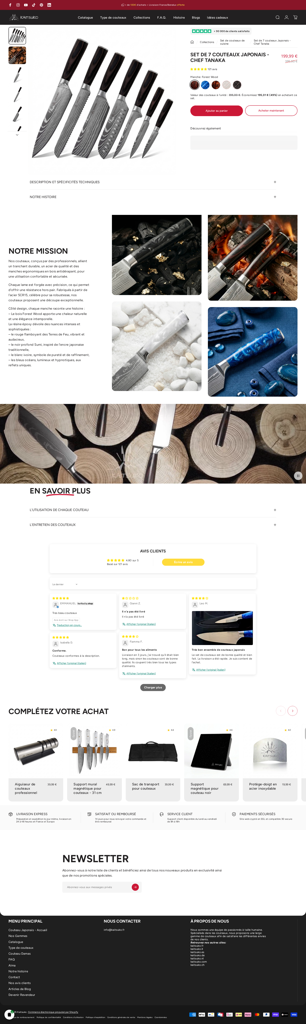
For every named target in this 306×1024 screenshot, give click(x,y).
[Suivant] (167, 108)
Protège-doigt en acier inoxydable (263, 786)
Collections (207, 42)
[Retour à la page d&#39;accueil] (192, 42)
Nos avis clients (19, 983)
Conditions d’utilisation (73, 1017)
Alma (12, 965)
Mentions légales (144, 1017)
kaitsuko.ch (198, 964)
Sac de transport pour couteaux (145, 786)
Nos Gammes (17, 936)
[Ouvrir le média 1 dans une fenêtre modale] (102, 101)
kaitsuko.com (199, 961)
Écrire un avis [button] (183, 562)
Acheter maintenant (271, 110)
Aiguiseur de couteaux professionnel (26, 788)
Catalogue (15, 942)
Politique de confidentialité (49, 1017)
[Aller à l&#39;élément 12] (17, 94)
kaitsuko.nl (197, 958)
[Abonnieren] (135, 887)
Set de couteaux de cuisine (232, 42)
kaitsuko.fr (197, 945)
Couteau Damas (19, 953)
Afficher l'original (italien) (141, 624)
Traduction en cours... (69, 625)
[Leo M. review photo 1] (222, 628)
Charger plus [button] (153, 687)
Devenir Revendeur (21, 995)
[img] (60, 598)
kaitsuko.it (197, 949)
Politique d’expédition (95, 1017)
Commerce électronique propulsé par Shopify (53, 1012)
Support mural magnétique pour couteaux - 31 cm (87, 788)
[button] (9, 1015)
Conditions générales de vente (121, 1017)
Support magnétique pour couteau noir (205, 788)
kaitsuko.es (197, 952)
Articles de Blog (19, 989)
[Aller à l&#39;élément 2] (17, 55)
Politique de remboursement (21, 1017)
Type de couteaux (20, 947)
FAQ (11, 959)
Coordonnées (161, 1017)
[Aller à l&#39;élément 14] (17, 133)
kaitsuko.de (198, 955)
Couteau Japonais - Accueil (27, 930)
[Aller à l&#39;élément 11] (17, 75)
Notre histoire (18, 971)
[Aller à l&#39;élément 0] (17, 35)
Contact (14, 977)
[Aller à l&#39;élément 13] (17, 114)
